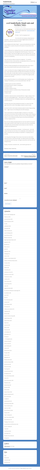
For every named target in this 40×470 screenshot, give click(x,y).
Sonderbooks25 (7, 401)
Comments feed (7, 460)
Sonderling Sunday (7, 403)
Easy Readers (6, 292)
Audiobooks (6, 226)
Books (5, 249)
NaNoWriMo (6, 357)
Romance (6, 387)
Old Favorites (6, 364)
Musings (5, 352)
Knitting (5, 336)
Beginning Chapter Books (9, 239)
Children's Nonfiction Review (9, 260)
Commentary (6, 269)
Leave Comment (23, 26)
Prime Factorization (8, 380)
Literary (5, 348)
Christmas (6, 265)
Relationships (6, 385)
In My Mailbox (6, 332)
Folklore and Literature (8, 309)
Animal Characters (7, 221)
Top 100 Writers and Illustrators (10, 424)
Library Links (6, 343)
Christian (6, 262)
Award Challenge (7, 233)
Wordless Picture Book (8, 435)
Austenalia (6, 228)
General (5, 313)
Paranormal (6, 366)
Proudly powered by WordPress (14, 468)
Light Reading (6, 345)
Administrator (17, 26)
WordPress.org (7, 462)
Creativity (6, 279)
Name (5, 183)
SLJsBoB (5, 398)
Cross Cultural (7, 281)
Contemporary (7, 276)
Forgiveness (6, 311)
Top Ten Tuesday (7, 426)
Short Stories (6, 396)
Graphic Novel (6, 320)
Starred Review (7, 410)
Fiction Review (7, 304)
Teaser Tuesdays (7, 415)
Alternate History (7, 219)
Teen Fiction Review (8, 417)
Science (5, 389)
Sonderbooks (7, 2)
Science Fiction (7, 392)
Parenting (6, 368)
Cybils (5, 286)
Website (5, 193)
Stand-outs (14, 148)
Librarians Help (7, 341)
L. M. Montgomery (7, 339)
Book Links (6, 246)
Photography (6, 373)
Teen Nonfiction (7, 419)
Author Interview (7, 230)
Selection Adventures (8, 394)
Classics (5, 267)
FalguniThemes (28, 468)
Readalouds (6, 382)
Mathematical (6, 350)
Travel (5, 428)
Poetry (5, 378)
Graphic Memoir (7, 318)
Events (5, 295)
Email (5, 188)
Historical (6, 325)
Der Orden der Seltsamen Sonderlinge (11, 290)
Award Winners (7, 235)
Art (4, 223)
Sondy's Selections (7, 405)
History (5, 327)
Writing (5, 438)
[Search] (36, 2)
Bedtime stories (7, 237)
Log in (5, 455)
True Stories (6, 431)
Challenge (6, 253)
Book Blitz (6, 244)
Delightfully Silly (7, 288)
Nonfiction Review (7, 362)
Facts (5, 297)
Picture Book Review (8, 375)
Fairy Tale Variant (7, 299)
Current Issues (7, 283)
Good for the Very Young (8, 315)
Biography (6, 242)
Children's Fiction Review (9, 258)
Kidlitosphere (6, 334)
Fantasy (5, 302)
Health (5, 322)
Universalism (6, 433)
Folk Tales (6, 306)
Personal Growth (7, 371)
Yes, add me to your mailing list (10, 200)
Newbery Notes (8, 148)
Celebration (6, 251)
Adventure (6, 216)
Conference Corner (7, 272)
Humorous (6, 329)
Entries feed (6, 457)
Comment (6, 166)
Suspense (6, 412)
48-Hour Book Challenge (8, 214)
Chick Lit (5, 256)
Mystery (5, 355)
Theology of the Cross (8, 421)
